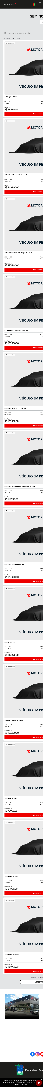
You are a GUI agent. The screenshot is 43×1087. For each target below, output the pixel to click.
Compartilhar (11, 43)
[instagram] (37, 1054)
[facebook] (32, 1054)
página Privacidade (21, 1084)
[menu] (40, 3)
